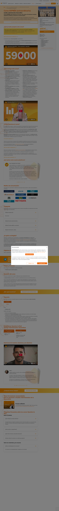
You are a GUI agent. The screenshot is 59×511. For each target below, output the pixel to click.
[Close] (47, 247)
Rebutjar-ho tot (31, 263)
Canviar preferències (29, 254)
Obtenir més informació (41, 252)
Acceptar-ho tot (42, 263)
